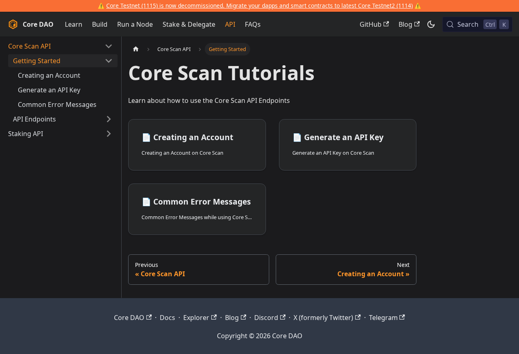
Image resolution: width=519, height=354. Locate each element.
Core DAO (129, 317)
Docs (167, 317)
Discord (266, 317)
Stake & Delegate (189, 24)
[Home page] (136, 49)
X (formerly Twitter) (323, 317)
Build (99, 24)
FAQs (253, 24)
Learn (73, 24)
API (230, 24)
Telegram (383, 317)
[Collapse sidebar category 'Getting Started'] (109, 60)
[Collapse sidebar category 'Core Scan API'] (109, 46)
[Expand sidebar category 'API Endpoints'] (109, 119)
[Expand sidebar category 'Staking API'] (109, 133)
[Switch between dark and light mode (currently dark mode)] (431, 24)
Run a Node (135, 24)
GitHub (371, 24)
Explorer (196, 317)
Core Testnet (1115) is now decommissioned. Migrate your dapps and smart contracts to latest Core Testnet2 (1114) (259, 5)
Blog (405, 24)
